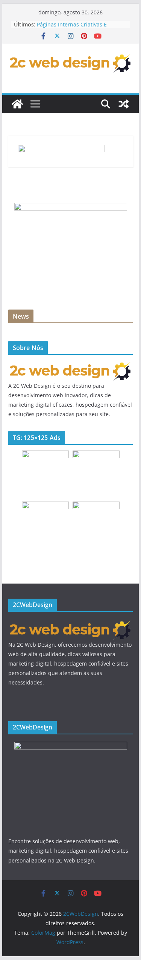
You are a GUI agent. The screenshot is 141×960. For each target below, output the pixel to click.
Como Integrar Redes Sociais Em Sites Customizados (77, 20)
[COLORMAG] (70, 365)
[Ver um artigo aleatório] (124, 104)
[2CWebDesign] (17, 104)
